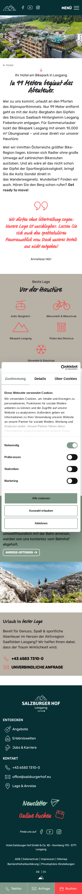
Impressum (48, 859)
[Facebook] (23, 7)
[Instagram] (38, 7)
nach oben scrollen (74, 861)
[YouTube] (30, 7)
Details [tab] (40, 379)
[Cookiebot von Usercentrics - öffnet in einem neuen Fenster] (61, 367)
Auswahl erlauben (41, 510)
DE (38, 872)
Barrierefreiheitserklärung (23, 864)
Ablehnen (41, 523)
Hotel (9, 65)
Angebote (20, 729)
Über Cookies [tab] (66, 379)
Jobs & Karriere (24, 747)
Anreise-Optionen (19, 552)
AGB (17, 859)
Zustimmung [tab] (15, 379)
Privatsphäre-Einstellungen (58, 864)
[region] (41, 410)
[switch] (72, 457)
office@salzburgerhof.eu (31, 777)
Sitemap (62, 859)
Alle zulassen (41, 498)
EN (44, 872)
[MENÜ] (76, 8)
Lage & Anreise (24, 786)
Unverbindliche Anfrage (36, 667)
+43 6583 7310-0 (26, 658)
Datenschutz (31, 859)
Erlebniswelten (24, 738)
